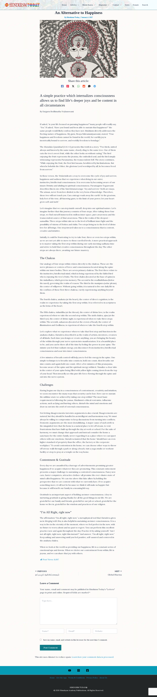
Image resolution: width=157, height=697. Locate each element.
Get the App (61, 678)
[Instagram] (78, 670)
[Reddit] (84, 86)
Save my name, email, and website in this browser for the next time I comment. (75, 640)
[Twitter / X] (73, 86)
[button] (78, 5)
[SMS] (89, 86)
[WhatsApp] (78, 86)
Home (52, 678)
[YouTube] (69, 670)
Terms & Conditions (76, 678)
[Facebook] (62, 86)
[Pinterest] (67, 86)
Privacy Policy (92, 678)
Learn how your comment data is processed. (93, 657)
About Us (103, 678)
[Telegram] (94, 86)
